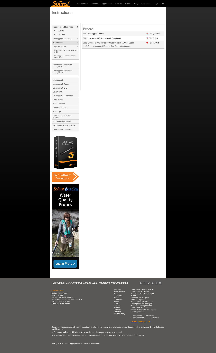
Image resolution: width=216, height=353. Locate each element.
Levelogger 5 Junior (61, 84)
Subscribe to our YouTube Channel (145, 318)
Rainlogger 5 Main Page (63, 27)
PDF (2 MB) (153, 38)
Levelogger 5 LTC (60, 88)
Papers (116, 297)
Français (117, 310)
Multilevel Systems (138, 300)
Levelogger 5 (58, 80)
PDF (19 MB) (154, 43)
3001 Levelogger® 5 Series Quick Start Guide (102, 38)
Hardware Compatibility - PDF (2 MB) (63, 66)
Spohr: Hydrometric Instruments (143, 310)
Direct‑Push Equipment (140, 308)
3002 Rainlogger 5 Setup (93, 34)
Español (117, 308)
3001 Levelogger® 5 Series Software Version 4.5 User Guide (108, 43)
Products (95, 3)
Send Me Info (59, 35)
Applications (107, 3)
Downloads (118, 300)
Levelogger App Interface (63, 96)
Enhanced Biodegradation (141, 306)
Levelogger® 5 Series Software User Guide (65, 56)
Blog (136, 3)
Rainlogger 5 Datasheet (62, 39)
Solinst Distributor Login (140, 322)
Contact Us (118, 295)
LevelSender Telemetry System (62, 116)
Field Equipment (137, 312)
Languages (145, 3)
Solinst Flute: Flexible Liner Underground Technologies (142, 303)
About (116, 293)
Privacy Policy (119, 314)
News (116, 304)
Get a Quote (59, 31)
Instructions (58, 43)
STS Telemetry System (62, 121)
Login (156, 3)
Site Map (117, 312)
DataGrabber (58, 100)
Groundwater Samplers (140, 297)
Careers (117, 306)
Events (128, 3)
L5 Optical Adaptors (61, 108)
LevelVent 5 (57, 92)
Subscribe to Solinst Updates (142, 316)
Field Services (82, 3)
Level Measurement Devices (142, 289)
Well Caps (57, 111)
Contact (118, 3)
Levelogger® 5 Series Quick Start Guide (66, 51)
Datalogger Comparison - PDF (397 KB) (63, 72)
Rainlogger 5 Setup (61, 46)
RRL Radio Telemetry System (64, 125)
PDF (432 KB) (154, 34)
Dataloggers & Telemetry (63, 129)
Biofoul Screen (59, 104)
